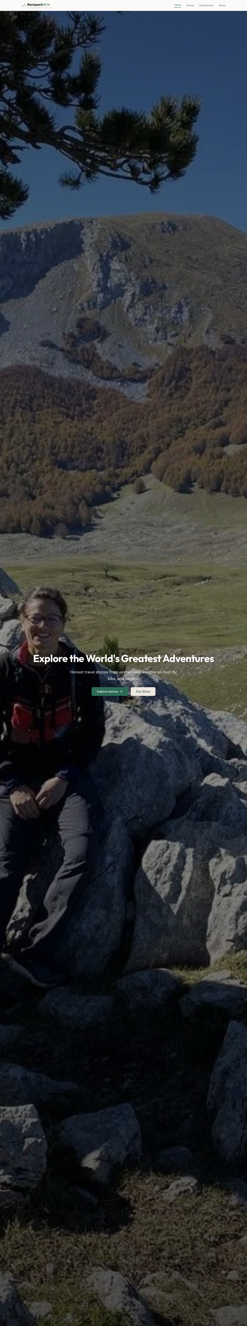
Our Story (143, 692)
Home (177, 4)
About (222, 5)
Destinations (206, 5)
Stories (190, 5)
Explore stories (107, 692)
